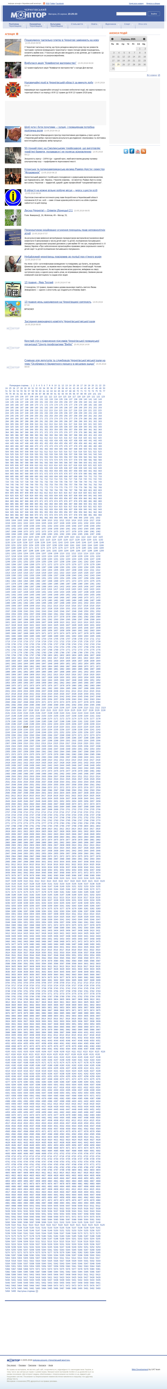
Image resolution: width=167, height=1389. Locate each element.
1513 (55, 606)
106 (21, 397)
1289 (56, 567)
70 (78, 391)
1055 (32, 529)
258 (75, 416)
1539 (19, 611)
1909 (32, 674)
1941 (32, 680)
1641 (56, 628)
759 (80, 485)
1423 (92, 589)
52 (10, 391)
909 (31, 506)
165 (12, 405)
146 (17, 402)
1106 (49, 537)
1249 (7, 562)
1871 (92, 666)
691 (41, 476)
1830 (38, 661)
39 (63, 388)
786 (17, 490)
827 (21, 496)
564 (7, 460)
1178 (72, 548)
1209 (56, 553)
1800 (50, 655)
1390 (86, 584)
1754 (62, 647)
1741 (80, 644)
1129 (83, 540)
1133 (7, 542)
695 (61, 476)
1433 (56, 592)
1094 (74, 534)
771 (41, 487)
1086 (25, 534)
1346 (13, 578)
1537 (7, 611)
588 (26, 463)
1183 (101, 548)
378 (75, 432)
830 (36, 496)
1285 (32, 567)
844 (7, 498)
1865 (56, 666)
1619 (19, 625)
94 (66, 394)
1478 (38, 600)
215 (60, 410)
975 (61, 515)
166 (17, 405)
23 (104, 385)
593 (51, 463)
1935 (92, 677)
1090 (50, 534)
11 (59, 385)
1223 (44, 556)
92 (59, 394)
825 (12, 496)
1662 (86, 630)
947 (21, 512)
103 (7, 397)
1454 (86, 595)
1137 (31, 542)
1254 (38, 562)
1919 (92, 674)
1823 (92, 658)
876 (66, 501)
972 (46, 515)
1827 (19, 661)
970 (36, 515)
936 (66, 509)
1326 (86, 573)
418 (75, 438)
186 (17, 408)
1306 (62, 570)
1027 (56, 523)
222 (95, 410)
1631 (92, 625)
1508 (25, 606)
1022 (25, 523)
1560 (50, 614)
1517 (80, 606)
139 (80, 399)
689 (31, 476)
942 (95, 509)
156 (66, 402)
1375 (92, 581)
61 (44, 391)
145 (12, 402)
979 (80, 515)
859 (80, 498)
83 (25, 394)
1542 (38, 611)
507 (21, 452)
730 (36, 482)
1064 (86, 529)
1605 (32, 622)
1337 (56, 575)
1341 (80, 575)
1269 (32, 564)
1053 (19, 529)
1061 (68, 529)
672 (46, 474)
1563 (68, 614)
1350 (38, 578)
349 (31, 429)
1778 (13, 652)
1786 (62, 652)
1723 (68, 641)
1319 (44, 573)
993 (51, 518)
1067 (7, 531)
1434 (62, 592)
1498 (62, 603)
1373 (80, 581)
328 (26, 427)
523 (100, 452)
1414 (37, 589)
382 (95, 432)
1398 (38, 586)
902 (95, 504)
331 (41, 427)
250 (36, 416)
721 (90, 479)
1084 (13, 534)
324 (7, 427)
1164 (90, 545)
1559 (44, 614)
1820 (74, 658)
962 (95, 512)
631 (41, 468)
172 (46, 405)
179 (80, 405)
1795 (19, 655)
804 (7, 493)
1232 (98, 556)
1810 (13, 658)
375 (61, 432)
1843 (19, 663)
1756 (74, 647)
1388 (74, 584)
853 (51, 498)
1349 (32, 578)
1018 (98, 520)
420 (85, 438)
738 (75, 482)
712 (46, 479)
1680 (98, 633)
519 (80, 452)
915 (60, 506)
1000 (86, 518)
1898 (62, 672)
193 (51, 408)
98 (81, 394)
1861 (32, 666)
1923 (19, 677)
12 (63, 385)
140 (85, 399)
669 (31, 474)
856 (66, 498)
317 (70, 424)
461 (90, 443)
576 (66, 460)
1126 (65, 540)
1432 (50, 592)
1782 (38, 652)
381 (90, 432)
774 (56, 487)
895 (61, 504)
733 (51, 482)
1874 (13, 669)
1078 (74, 531)
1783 (44, 652)
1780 (25, 652)
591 (41, 463)
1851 (68, 663)
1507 (19, 606)
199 (80, 408)
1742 (86, 644)
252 (46, 416)
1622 (38, 625)
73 (89, 391)
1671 (44, 633)
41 (70, 388)
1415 (43, 589)
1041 (44, 526)
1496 (50, 603)
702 (95, 476)
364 (7, 432)
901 (90, 504)
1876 (25, 669)
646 (17, 471)
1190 (43, 551)
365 (12, 432)
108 (31, 397)
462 (95, 443)
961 (90, 512)
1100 (13, 537)
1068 (13, 531)
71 (81, 391)
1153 (25, 545)
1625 (56, 625)
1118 (19, 540)
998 (75, 518)
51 (6, 391)
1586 (13, 619)
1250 (13, 562)
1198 (90, 551)
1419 (68, 589)
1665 (7, 633)
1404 (74, 586)
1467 (68, 597)
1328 (98, 573)
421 (90, 438)
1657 (56, 630)
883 (100, 501)
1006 (25, 520)
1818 (62, 658)
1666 (13, 633)
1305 (56, 570)
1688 (50, 636)
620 (85, 465)
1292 (74, 567)
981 (90, 515)
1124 (54, 540)
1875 (19, 669)
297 (70, 421)
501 (90, 449)
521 (90, 452)
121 (93, 397)
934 (56, 509)
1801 (56, 655)
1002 (98, 518)
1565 (80, 614)
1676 (74, 633)
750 (36, 485)
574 (56, 460)
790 (36, 490)
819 (80, 493)
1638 (38, 628)
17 (81, 385)
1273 (56, 564)
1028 (62, 523)
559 (80, 457)
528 (26, 454)
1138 (37, 542)
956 (66, 512)
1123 (48, 540)
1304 (50, 570)
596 (66, 463)
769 (31, 487)
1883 (68, 669)
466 (17, 446)
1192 (54, 551)
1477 (32, 600)
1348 (25, 578)
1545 (56, 611)
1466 (62, 597)
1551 (92, 611)
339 (80, 427)
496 (66, 449)
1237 (32, 559)
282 (95, 419)
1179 (78, 548)
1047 (80, 526)
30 (29, 388)
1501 (80, 603)
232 (46, 413)
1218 (13, 556)
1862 (38, 666)
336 (66, 427)
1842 (13, 663)
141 (90, 399)
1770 (62, 650)
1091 (56, 534)
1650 (13, 630)
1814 (37, 658)
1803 (68, 655)
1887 (92, 669)
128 (26, 399)
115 (64, 397)
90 (51, 394)
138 (75, 399)
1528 (50, 608)
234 (56, 413)
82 (21, 394)
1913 (55, 674)
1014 (74, 520)
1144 (72, 542)
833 (51, 496)
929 (31, 509)
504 (7, 452)
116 (69, 397)
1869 (80, 666)
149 (31, 402)
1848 (50, 663)
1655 (44, 630)
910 (36, 506)
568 (26, 460)
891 (41, 504)
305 (12, 424)
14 (70, 385)
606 (17, 465)
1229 (80, 556)
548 (26, 457)
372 (46, 432)
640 (85, 468)
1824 (98, 658)
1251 (19, 562)
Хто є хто (142, 24)
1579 (68, 617)
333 (51, 427)
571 (41, 460)
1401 (56, 586)
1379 (19, 584)
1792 (98, 652)
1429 (32, 592)
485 (12, 449)
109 (36, 397)
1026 (50, 523)
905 (12, 506)
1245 (80, 559)
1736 (50, 644)
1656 (50, 630)
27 (18, 388)
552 (46, 457)
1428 (25, 592)
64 (55, 391)
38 (59, 388)
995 (61, 518)
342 (95, 427)
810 (36, 493)
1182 (95, 548)
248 (26, 416)
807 (21, 493)
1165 (95, 545)
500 (85, 449)
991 (41, 518)
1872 (98, 666)
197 (70, 408)
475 (61, 446)
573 (51, 460)
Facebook (60, 3)
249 (31, 416)
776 (66, 487)
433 (51, 440)
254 (56, 416)
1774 (86, 650)
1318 (38, 573)
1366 (38, 581)
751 (41, 485)
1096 (86, 534)
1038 (25, 526)
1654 (38, 630)
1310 (86, 570)
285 (12, 421)
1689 (56, 636)
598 (75, 463)
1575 (44, 617)
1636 (25, 628)
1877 (32, 669)
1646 (86, 628)
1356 (74, 578)
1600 (98, 619)
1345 (7, 578)
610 (36, 465)
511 (41, 452)
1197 (84, 551)
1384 (50, 584)
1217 (7, 556)
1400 (50, 586)
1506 (13, 606)
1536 (98, 608)
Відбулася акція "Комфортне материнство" (50, 63)
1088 (38, 534)
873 (51, 501)
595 (61, 463)
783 (100, 487)
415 (60, 438)
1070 (25, 531)
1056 (38, 529)
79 (10, 394)
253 (51, 416)
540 (85, 454)
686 (17, 476)
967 (21, 515)
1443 (19, 595)
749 (31, 485)
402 (95, 435)
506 (17, 452)
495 (61, 449)
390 (36, 435)
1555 (19, 614)
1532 (74, 608)
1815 (43, 658)
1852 (74, 663)
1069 (19, 531)
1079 (80, 531)
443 (100, 440)
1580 (74, 617)
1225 (56, 556)
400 (85, 435)
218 (75, 410)
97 (78, 394)
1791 (92, 652)
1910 (38, 674)
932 (46, 509)
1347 (19, 578)
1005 (19, 520)
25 (10, 388)
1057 (44, 529)
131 (41, 399)
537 (70, 454)
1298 (13, 570)
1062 (74, 529)
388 (26, 435)
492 (46, 449)
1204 (25, 553)
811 (41, 493)
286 (17, 421)
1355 (68, 578)
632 (46, 468)
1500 (74, 603)
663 (100, 471)
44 (81, 388)
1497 (56, 603)
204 (7, 410)
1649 (7, 630)
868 (26, 501)
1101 (19, 537)
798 (75, 490)
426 (17, 440)
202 (95, 408)
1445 (32, 595)
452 (46, 443)
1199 (95, 551)
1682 (13, 636)
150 (36, 402)
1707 (68, 639)
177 (70, 405)
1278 (86, 564)
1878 (38, 669)
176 (66, 405)
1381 (32, 584)
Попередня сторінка (18, 385)
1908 (25, 674)
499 (80, 449)
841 (90, 496)
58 (33, 391)
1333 (32, 575)
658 (75, 471)
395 (61, 435)
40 (66, 388)
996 (66, 518)
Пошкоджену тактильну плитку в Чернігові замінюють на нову (61, 40)
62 (48, 391)
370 (36, 432)
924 (7, 509)
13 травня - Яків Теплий (38, 282)
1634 (13, 628)
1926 (38, 677)
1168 (13, 548)
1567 (92, 614)
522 (95, 452)
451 (41, 443)
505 (12, 452)
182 (95, 405)
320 (85, 424)
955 (61, 512)
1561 (56, 614)
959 (80, 512)
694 (56, 476)
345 (12, 429)
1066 (98, 529)
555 (61, 457)
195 (61, 408)
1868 (74, 666)
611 (41, 465)
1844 (25, 663)
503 (100, 449)
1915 (68, 674)
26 (14, 388)
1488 (98, 600)
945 (12, 512)
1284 (25, 567)
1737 (56, 644)
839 (80, 496)
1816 (49, 658)
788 (26, 490)
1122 (42, 540)
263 (100, 416)
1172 (37, 548)
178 (75, 405)
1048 (86, 526)
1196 (78, 551)
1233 (7, 559)
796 (66, 490)
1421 (80, 589)
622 (95, 465)
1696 (98, 636)
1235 (19, 559)
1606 (38, 622)
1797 (32, 655)
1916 (74, 674)
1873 (7, 669)
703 (100, 476)
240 (85, 413)
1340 (74, 575)
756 (66, 485)
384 (7, 435)
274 (56, 419)
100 (89, 394)
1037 (19, 526)
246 (17, 416)
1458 (13, 597)
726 (17, 482)
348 (26, 429)
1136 (25, 542)
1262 (86, 562)
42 (74, 388)
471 (41, 446)
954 (56, 512)
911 (41, 506)
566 (17, 460)
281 (90, 419)
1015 (80, 520)
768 (26, 487)
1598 (86, 619)
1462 (38, 597)
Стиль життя (77, 24)
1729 (7, 644)
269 (31, 419)
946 (17, 512)
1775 (92, 650)
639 (80, 468)
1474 (13, 600)
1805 (80, 655)
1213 (80, 553)
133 (51, 399)
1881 (56, 669)
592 (46, 463)
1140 (48, 542)
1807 (92, 655)
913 (51, 506)
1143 (66, 542)
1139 (43, 542)
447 (21, 443)
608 (26, 465)
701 (90, 476)
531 (41, 454)
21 (96, 385)
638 (75, 468)
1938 (13, 680)
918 (75, 506)
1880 (50, 669)
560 (85, 457)
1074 (50, 531)
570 (36, 460)
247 (21, 416)
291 (41, 421)
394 (56, 435)
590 (36, 463)
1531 (68, 608)
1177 (66, 548)
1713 (7, 641)
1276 (74, 564)
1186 (19, 551)
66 (63, 391)
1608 (50, 622)
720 (85, 479)
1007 (32, 520)
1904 (98, 672)
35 (48, 388)
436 (66, 440)
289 (31, 421)
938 (75, 509)
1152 (19, 545)
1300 (25, 570)
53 (14, 391)
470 (36, 446)
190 (36, 408)
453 (51, 443)
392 (46, 435)
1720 (50, 641)
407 (21, 438)
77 (104, 391)
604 (7, 465)
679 (80, 474)
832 (46, 496)
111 (45, 397)
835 (61, 496)
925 (12, 509)
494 (56, 449)
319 (80, 424)
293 (51, 421)
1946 (62, 680)
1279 (92, 564)
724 (7, 482)
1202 (13, 553)
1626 (62, 625)
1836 (74, 661)
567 (21, 460)
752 (46, 485)
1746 (13, 647)
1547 (68, 611)
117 (74, 397)
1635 (19, 628)
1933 (80, 677)
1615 (92, 622)
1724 (74, 641)
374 (56, 432)
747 (21, 485)
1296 (98, 567)
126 (17, 399)
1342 (86, 575)
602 (95, 463)
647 (21, 471)
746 (17, 485)
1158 (54, 545)
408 (26, 438)
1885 (80, 669)
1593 (56, 619)
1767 (44, 650)
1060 (62, 529)
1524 (25, 608)
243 (100, 413)
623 (100, 465)
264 (7, 419)
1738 (62, 644)
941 (90, 509)
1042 (50, 526)
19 (89, 385)
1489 (7, 603)
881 (90, 501)
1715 (19, 641)
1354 (62, 578)
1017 (92, 520)
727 (21, 482)
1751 (44, 647)
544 (7, 457)
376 (66, 432)
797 (70, 490)
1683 (19, 636)
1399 (44, 586)
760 (85, 485)
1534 (86, 608)
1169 (19, 548)
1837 (80, 661)
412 (46, 438)
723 (100, 479)
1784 (50, 652)
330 (36, 427)
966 (17, 515)
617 (70, 465)
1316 (25, 573)
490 (36, 449)
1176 (60, 548)
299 (80, 421)
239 (80, 413)
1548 (74, 611)
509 (31, 452)
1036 (13, 526)
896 (66, 504)
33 (40, 388)
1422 (86, 589)
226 (17, 413)
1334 (38, 575)
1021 (19, 523)
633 (51, 468)
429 (31, 440)
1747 (19, 647)
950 (36, 512)
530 (36, 454)
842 (95, 496)
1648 (98, 628)
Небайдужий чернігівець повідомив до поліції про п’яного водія (62, 256)
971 (41, 515)
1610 (62, 622)
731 (41, 482)
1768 (50, 650)
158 (75, 402)
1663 (92, 630)
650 (36, 471)
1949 (80, 680)
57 (29, 391)
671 (41, 474)
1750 (38, 647)
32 (36, 388)
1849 (56, 663)
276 (66, 419)
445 (12, 443)
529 (31, 454)
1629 (80, 625)
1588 (25, 619)
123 (103, 397)
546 (17, 457)
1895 (44, 672)
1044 (62, 526)
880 (85, 501)
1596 (74, 619)
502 (95, 449)
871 (41, 501)
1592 (50, 619)
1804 (74, 655)
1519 (92, 606)
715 (60, 479)
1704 (50, 639)
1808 (98, 655)
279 (80, 419)
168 (26, 405)
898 (75, 504)
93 (63, 394)
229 (31, 413)
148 (26, 402)
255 (61, 416)
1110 (72, 537)
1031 (80, 523)
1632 (98, 625)
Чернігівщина (15, 25)
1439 (92, 592)
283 (100, 419)
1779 (19, 652)
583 (100, 460)
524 (7, 454)
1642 (62, 628)
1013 (68, 520)
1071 (32, 531)
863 (100, 498)
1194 (66, 551)
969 (31, 515)
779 (80, 487)
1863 (44, 666)
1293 (80, 567)
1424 (98, 589)
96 (74, 394)
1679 (92, 633)
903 (100, 504)
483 (100, 446)
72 (85, 391)
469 (31, 446)
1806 (86, 655)
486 (17, 449)
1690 (62, 636)
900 (85, 504)
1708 (74, 639)
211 (41, 410)
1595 (68, 619)
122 (98, 397)
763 (100, 485)
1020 (13, 523)
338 (75, 427)
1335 (44, 575)
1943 (44, 680)
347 (21, 429)
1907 (19, 674)
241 (90, 413)
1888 (98, 669)
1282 (13, 567)
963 (100, 512)
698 (75, 476)
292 (46, 421)
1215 (92, 553)
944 (7, 512)
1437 (80, 592)
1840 (98, 661)
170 (36, 405)
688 (26, 476)
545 (12, 457)
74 (93, 391)
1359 (92, 578)
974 (56, 515)
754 (56, 485)
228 (26, 413)
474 (56, 446)
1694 (86, 636)
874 (56, 501)
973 (51, 515)
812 (46, 493)
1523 (19, 608)
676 (66, 474)
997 (70, 518)
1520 (98, 606)
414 (56, 438)
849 (31, 498)
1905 (7, 674)
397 (70, 435)
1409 (7, 589)
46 (89, 388)
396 (66, 435)
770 (36, 487)
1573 (32, 617)
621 (90, 465)
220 (85, 410)
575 (61, 460)
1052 (13, 529)
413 (51, 438)
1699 (19, 639)
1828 (25, 661)
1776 (98, 650)
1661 (80, 630)
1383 (44, 584)
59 (36, 391)
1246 (86, 559)
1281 (7, 567)
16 (78, 385)
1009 (44, 520)
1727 (92, 641)
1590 (38, 619)
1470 (86, 597)
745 (12, 485)
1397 (32, 586)
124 (7, 399)
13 (66, 385)
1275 (68, 564)
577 (70, 460)
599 (80, 463)
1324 (74, 573)
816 (65, 493)
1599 (92, 619)
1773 (80, 650)
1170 (25, 548)
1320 (50, 573)
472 (46, 446)
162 (95, 402)
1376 (98, 581)
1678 (86, 633)
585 (12, 463)
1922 (13, 677)
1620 (25, 625)
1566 (86, 614)
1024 (38, 523)
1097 (92, 534)
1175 (54, 548)
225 (12, 413)
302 (95, 421)
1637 (32, 628)
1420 (74, 589)
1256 (50, 562)
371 (41, 432)
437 (70, 440)
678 (75, 474)
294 (56, 421)
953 (51, 512)
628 (26, 468)
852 (46, 498)
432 (46, 440)
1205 (32, 553)
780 (85, 487)
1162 (78, 545)
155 (61, 402)
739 (80, 482)
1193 (60, 551)
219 (80, 410)
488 (26, 449)
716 (65, 479)
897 (70, 504)
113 (55, 397)
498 (75, 449)
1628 (74, 625)
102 (99, 394)
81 (18, 394)
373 (51, 432)
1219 (19, 556)
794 (56, 490)
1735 (44, 644)
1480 (50, 600)
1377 (7, 584)
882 (95, 501)
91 (55, 394)
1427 (19, 592)
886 (17, 504)
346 (17, 429)
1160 (66, 545)
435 (61, 440)
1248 (98, 559)
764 (7, 487)
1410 (13, 589)
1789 (80, 652)
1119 (25, 540)
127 (21, 399)
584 (7, 463)
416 (65, 438)
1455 (92, 595)
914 (56, 506)
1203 (19, 553)
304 (7, 424)
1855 (92, 663)
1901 (80, 672)
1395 (19, 586)
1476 (25, 600)
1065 (92, 529)
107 (26, 397)
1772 (74, 650)
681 (90, 474)
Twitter (52, 3)
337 (70, 427)
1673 (56, 633)
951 (41, 512)
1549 (80, 611)
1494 (38, 603)
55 (21, 391)
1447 (44, 595)
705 (12, 479)
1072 (38, 531)
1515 (68, 606)
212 (46, 410)
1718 (38, 641)
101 (94, 394)
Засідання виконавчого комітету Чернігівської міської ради (59, 321)
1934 (86, 677)
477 (70, 446)
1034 (98, 523)
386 (17, 435)
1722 (62, 641)
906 (17, 506)
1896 (50, 672)
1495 (44, 603)
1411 (19, 589)
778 (75, 487)
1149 (101, 542)
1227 (68, 556)
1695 (92, 636)
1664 (98, 630)
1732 (25, 644)
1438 (86, 592)
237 (70, 413)
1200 (101, 551)
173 (51, 405)
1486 (86, 600)
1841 (7, 663)
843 (100, 496)
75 (96, 391)
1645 (80, 628)
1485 (80, 600)
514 (56, 452)
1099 (7, 537)
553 (51, 457)
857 (70, 498)
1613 (80, 622)
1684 (25, 636)
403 (100, 435)
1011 (56, 520)
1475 (19, 600)
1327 (92, 573)
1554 (13, 614)
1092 (62, 534)
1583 (92, 617)
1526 (38, 608)
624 (7, 468)
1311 (92, 570)
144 (7, 402)
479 (80, 446)
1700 (25, 639)
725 (12, 482)
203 (100, 408)
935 (61, 509)
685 (12, 476)
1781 (32, 652)
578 (75, 460)
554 (56, 457)
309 (31, 424)
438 (75, 440)
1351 (44, 578)
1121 (36, 540)
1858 (13, 666)
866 (17, 501)
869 (31, 501)
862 (95, 498)
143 (100, 399)
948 (26, 512)
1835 (68, 661)
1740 (74, 644)
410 (36, 438)
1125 (60, 540)
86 (36, 394)
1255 (44, 562)
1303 (44, 570)
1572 (25, 617)
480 (85, 446)
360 (85, 429)
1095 (80, 534)
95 (70, 394)
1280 (98, 564)
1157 (48, 545)
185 (12, 408)
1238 (38, 559)
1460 (25, 597)
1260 (74, 562)
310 (36, 424)
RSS (48, 3)
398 (75, 435)
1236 (25, 559)
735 (61, 482)
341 (90, 427)
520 (85, 452)
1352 (50, 578)
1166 (101, 545)
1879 (44, 669)
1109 (66, 537)
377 (70, 432)
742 (95, 482)
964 (7, 515)
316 (65, 424)
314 (56, 424)
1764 (25, 650)
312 (46, 424)
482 (95, 446)
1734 (38, 644)
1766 (38, 650)
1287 (44, 567)
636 (66, 468)
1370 (62, 581)
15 (74, 385)
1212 (74, 553)
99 (85, 394)
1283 (19, 567)
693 (51, 476)
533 (51, 454)
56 (25, 391)
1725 (80, 641)
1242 (62, 559)
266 (17, 419)
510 (36, 452)
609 (31, 465)
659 (80, 471)
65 (59, 391)
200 (85, 408)
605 (12, 465)
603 (100, 463)
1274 (62, 564)
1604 (25, 622)
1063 (80, 529)
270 (36, 419)
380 (85, 432)
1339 (68, 575)
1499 (68, 603)
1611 (68, 622)
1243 (68, 559)
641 (90, 468)
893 (51, 504)
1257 (56, 562)
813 (51, 493)
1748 (25, 647)
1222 (38, 556)
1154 (31, 545)
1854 (86, 663)
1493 (32, 603)
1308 (74, 570)
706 (17, 479)
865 (12, 501)
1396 (25, 586)
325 (12, 427)
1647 (92, 628)
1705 (56, 639)
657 (70, 471)
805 (12, 493)
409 (31, 438)
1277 (80, 564)
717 (70, 479)
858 (75, 498)
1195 (72, 551)
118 (79, 397)
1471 (92, 597)
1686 (38, 636)
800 (85, 490)
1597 (80, 619)
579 (80, 460)
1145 (78, 542)
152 (46, 402)
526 (17, 454)
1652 (25, 630)
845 (12, 498)
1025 (44, 523)
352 (46, 429)
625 (12, 468)
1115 (101, 537)
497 (70, 449)
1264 (98, 562)
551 (41, 457)
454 (56, 443)
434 (56, 440)
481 (90, 446)
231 (41, 413)
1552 (98, 611)
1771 (68, 650)
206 (17, 410)
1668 (25, 633)
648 (26, 471)
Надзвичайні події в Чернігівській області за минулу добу (58, 82)
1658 (62, 630)
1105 (43, 537)
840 (85, 496)
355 (61, 429)
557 (70, 457)
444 (7, 443)
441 (90, 440)
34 (44, 388)
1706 (62, 639)
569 (31, 460)
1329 (7, 575)
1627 (68, 625)
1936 (98, 677)
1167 (7, 548)
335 (61, 427)
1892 (25, 672)
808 (26, 493)
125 (12, 399)
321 (90, 424)
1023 (32, 523)
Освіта (94, 24)
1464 (50, 597)
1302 (38, 570)
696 (66, 476)
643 (100, 468)
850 (36, 498)
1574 (38, 617)
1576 (50, 617)
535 (61, 454)
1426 (13, 592)
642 (95, 468)
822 (95, 493)
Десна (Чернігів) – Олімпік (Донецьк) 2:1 (48, 210)
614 (56, 465)
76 (100, 391)
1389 (80, 584)
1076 (62, 531)
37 (55, 388)
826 (17, 496)
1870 (86, 666)
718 (75, 479)
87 (40, 394)
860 (85, 498)
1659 (68, 630)
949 (31, 512)
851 (41, 498)
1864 (50, 666)
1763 (19, 650)
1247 (92, 559)
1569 (7, 617)
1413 (31, 589)
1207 (44, 553)
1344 (98, 575)
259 (80, 416)
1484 (74, 600)
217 (70, 410)
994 (56, 518)
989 (31, 518)
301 (90, 421)
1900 (74, 672)
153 (51, 402)
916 (65, 506)
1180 (84, 548)
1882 (62, 669)
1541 (32, 611)
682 (95, 474)
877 (70, 501)
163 (100, 402)
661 (90, 471)
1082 (98, 531)
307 (21, 424)
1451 (68, 595)
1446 (38, 595)
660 (85, 471)
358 (75, 429)
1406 (86, 586)
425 (12, 440)
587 (21, 463)
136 (66, 399)
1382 (38, 584)
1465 (56, 597)
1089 (44, 534)
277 (70, 419)
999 (80, 518)
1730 (13, 644)
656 (66, 471)
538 (75, 454)
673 (51, 474)
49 (100, 388)
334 (56, 427)
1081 (92, 531)
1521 (7, 608)
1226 (62, 556)
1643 (68, 628)
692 (46, 476)
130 (36, 399)
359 (80, 429)
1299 (19, 570)
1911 (44, 674)
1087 (32, 534)
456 (66, 443)
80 (14, 394)
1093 (68, 534)
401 (90, 435)
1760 (98, 647)
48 (96, 388)
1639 (44, 628)
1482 (62, 600)
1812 (25, 658)
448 (26, 443)
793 (51, 490)
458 (75, 443)
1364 (25, 581)
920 (85, 506)
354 (56, 429)
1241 (56, 559)
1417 (55, 589)
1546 (62, 611)
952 (46, 512)
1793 (7, 655)
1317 (32, 573)
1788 (74, 652)
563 (100, 457)
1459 (19, 597)
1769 (56, 650)
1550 (86, 611)
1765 (32, 650)
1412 (25, 589)
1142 (60, 542)
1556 (25, 614)
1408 (98, 586)
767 (21, 487)
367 (21, 432)
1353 (56, 578)
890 (36, 504)
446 (17, 443)
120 (88, 397)
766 (17, 487)
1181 (90, 548)
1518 (86, 606)
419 (80, 438)
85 (33, 394)
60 (40, 391)
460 (85, 443)
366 (17, 432)
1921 (7, 677)
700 (85, 476)
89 (48, 394)
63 (51, 391)
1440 (98, 592)
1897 (56, 672)
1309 (80, 570)
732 (46, 482)
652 (46, 471)
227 (21, 413)
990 (36, 518)
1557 (32, 614)
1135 (19, 542)
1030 (74, 523)
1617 (7, 625)
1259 (68, 562)
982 (95, 515)
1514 (62, 606)
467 (21, 446)
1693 (80, 636)
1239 (44, 559)
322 (95, 424)
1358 (86, 578)
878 (75, 501)
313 (51, 424)
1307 (68, 570)
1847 (44, 663)
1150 (7, 545)
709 (31, 479)
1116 (7, 540)
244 (7, 416)
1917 (80, 674)
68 (70, 391)
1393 (7, 586)
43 (78, 388)
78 (6, 394)
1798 (38, 655)
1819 (68, 658)
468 (26, 446)
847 (21, 498)
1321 (56, 573)
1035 (7, 526)
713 (51, 479)
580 (85, 460)
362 (95, 429)
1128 (77, 540)
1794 (13, 655)
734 (56, 482)
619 (80, 465)
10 (55, 385)
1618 (13, 625)
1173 (43, 548)
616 (65, 465)
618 (75, 465)
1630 (86, 625)
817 (70, 493)
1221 (32, 556)
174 (56, 405)
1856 (98, 663)
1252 (25, 562)
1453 (80, 595)
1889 (7, 672)
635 (61, 468)
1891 (19, 672)
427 (21, 440)
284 (7, 421)
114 (60, 397)
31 (33, 388)
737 (70, 482)
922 (95, 506)
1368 (50, 581)
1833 (56, 661)
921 (90, 506)
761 (90, 485)
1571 (19, 617)
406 (17, 438)
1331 (19, 575)
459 (80, 443)
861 (90, 498)
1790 (86, 652)
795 (61, 490)
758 (75, 485)
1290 (62, 567)
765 (12, 487)
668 (26, 474)
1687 (44, 636)
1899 (68, 672)
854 (56, 498)
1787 (68, 652)
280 (85, 419)
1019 (7, 523)
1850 (62, 663)
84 (29, 394)
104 (12, 397)
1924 (25, 677)
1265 (7, 564)
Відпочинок (111, 24)
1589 (32, 619)
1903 (92, 672)
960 (85, 512)
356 (66, 429)
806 (17, 493)
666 (17, 474)
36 (51, 388)
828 (26, 496)
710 (36, 479)
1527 (44, 608)
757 (70, 485)
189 (31, 408)
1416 (49, 589)
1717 (32, 641)
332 (46, 427)
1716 (25, 641)
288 (26, 421)
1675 (68, 633)
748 (26, 485)
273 (51, 419)
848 (26, 498)
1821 (80, 658)
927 (21, 509)
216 (65, 410)
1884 (74, 669)
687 (21, 476)
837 (70, 496)
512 (46, 452)
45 (85, 388)
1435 (68, 592)
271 (41, 419)
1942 (38, 680)
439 (80, 440)
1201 (7, 553)
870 (36, 501)
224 (7, 413)
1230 (86, 556)
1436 (74, 592)
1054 (25, 529)
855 (61, 498)
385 (12, 435)
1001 (92, 518)
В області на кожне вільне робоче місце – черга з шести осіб (60, 190)
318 (75, 424)
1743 (92, 644)
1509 (32, 606)
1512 (49, 606)
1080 (86, 531)
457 (70, 443)
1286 (38, 567)
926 (17, 509)
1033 (92, 523)
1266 (13, 564)
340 (85, 427)
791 (41, 490)
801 (90, 490)
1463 (44, 597)
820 (85, 493)
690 (36, 476)
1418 (62, 589)
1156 (43, 545)
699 (80, 476)
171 (41, 405)
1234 (13, 559)
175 (61, 405)
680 (85, 474)
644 (7, 471)
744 (7, 485)
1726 (86, 641)
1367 (44, 581)
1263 (92, 562)
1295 (92, 567)
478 (75, 446)
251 (41, 416)
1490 (13, 603)
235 (61, 413)
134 (56, 399)
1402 (62, 586)
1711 (92, 639)
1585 (7, 619)
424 (7, 440)
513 (51, 452)
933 (51, 509)
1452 (74, 595)
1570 (13, 617)
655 (61, 471)
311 (41, 424)
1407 (92, 586)
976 (66, 515)
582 (95, 460)
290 (36, 421)
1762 (13, 650)
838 (75, 496)
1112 (83, 537)
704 (7, 479)
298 (75, 421)
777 (70, 487)
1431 (44, 592)
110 (41, 397)
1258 (62, 562)
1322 (62, 573)
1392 (98, 584)
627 (21, 468)
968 (26, 515)
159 (80, 402)
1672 (50, 633)
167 (21, 405)
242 (95, 413)
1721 (56, 641)
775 (61, 487)
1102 (25, 537)
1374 (86, 581)
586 (17, 463)
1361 (7, 581)
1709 (80, 639)
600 (85, 463)
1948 (74, 680)
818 (75, 493)
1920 (98, 674)
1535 (92, 608)
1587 (19, 619)
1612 (74, 622)
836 (66, 496)
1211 (68, 553)
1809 (7, 658)
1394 (13, 586)
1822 (86, 658)
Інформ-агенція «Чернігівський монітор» (27, 9)
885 (12, 504)
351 (41, 429)
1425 (7, 592)
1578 (62, 617)
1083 (7, 534)
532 (46, 454)
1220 (25, 556)
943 (100, 509)
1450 (62, 595)
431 (41, 440)
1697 (7, 639)
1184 (7, 551)
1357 (80, 578)
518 (75, 452)
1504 (98, 603)
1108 (60, 537)
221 (90, 410)
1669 (32, 633)
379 (80, 432)
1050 (98, 526)
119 (83, 397)
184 (7, 408)
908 (26, 506)
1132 (101, 540)
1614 (86, 622)
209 (31, 410)
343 (100, 427)
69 (74, 391)
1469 (80, 597)
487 (21, 449)
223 (100, 410)
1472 (98, 597)
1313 (7, 573)
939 (80, 509)
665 (12, 474)
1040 (38, 526)
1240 (50, 559)
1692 (74, 636)
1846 (38, 663)
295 (61, 421)
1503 (92, 603)
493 (51, 449)
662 (95, 471)
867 (21, 501)
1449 (56, 595)
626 (17, 468)
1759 (92, 647)
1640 (50, 628)
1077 (68, 531)
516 (65, 452)
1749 (32, 647)
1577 (56, 617)
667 (21, 474)
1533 (80, 608)
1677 (80, 633)
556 (66, 457)
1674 (62, 633)
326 (17, 427)
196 (66, 408)
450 (36, 443)
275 (61, 419)
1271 (44, 564)
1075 (56, 531)
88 (44, 394)
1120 (30, 540)
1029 (68, 523)
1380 (25, 584)
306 (17, 424)
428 (26, 440)
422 (95, 438)
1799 (44, 655)
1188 (31, 551)
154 (56, 402)
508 (26, 452)
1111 (78, 537)
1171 (31, 548)
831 (41, 496)
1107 (55, 537)
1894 (38, 672)
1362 (13, 581)
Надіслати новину (136, 3)
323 (100, 424)
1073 (44, 531)
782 (95, 487)
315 (60, 424)
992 (46, 518)
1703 (44, 639)
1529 (56, 608)
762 (95, 485)
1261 (80, 562)
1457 (7, 597)
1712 (98, 639)
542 (95, 454)
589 (31, 463)
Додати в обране (153, 3)
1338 (62, 575)
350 (36, 429)
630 (36, 468)
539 (80, 454)
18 (85, 385)
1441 (7, 595)
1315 (19, 573)
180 (85, 405)
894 (56, 504)
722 (95, 479)
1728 (98, 641)
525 (12, 454)
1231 (92, 556)
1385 (56, 584)
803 (100, 490)
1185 (13, 551)
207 (21, 410)
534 (56, 454)
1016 (86, 520)
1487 (92, 600)
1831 (44, 661)
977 (70, 515)
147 (21, 402)
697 (70, 476)
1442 (13, 595)
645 (12, 471)
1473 (7, 600)
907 (21, 506)
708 (26, 479)
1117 (13, 540)
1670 (38, 633)
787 (21, 490)
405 (12, 438)
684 (7, 476)
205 (12, 410)
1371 (68, 581)
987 (21, 518)
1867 (68, 666)
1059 (56, 529)
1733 (32, 644)
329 (31, 427)
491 (41, 449)
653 (51, 471)
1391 (92, 584)
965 (12, 515)
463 (100, 443)
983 (100, 515)
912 (46, 506)
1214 (86, 553)
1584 (98, 617)
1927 (44, 677)
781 (90, 487)
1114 (95, 537)
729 (31, 482)
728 (26, 482)
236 (66, 413)
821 (90, 493)
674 (56, 474)
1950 (86, 680)
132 (46, 399)
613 (51, 465)
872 (46, 501)
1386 (62, 584)
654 (56, 471)
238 (75, 413)
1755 (68, 647)
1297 (7, 570)
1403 (68, 586)
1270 (38, 564)
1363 (19, 581)
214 (56, 410)
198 (75, 408)
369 (31, 432)
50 (104, 388)
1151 (13, 545)
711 (41, 479)
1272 (50, 564)
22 (100, 385)
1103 (31, 537)
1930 (62, 677)
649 (31, 471)
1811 (19, 658)
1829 (32, 661)
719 (80, 479)
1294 (86, 567)
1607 (44, 622)
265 (12, 419)
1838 (86, 661)
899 (80, 504)
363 (100, 429)
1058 (50, 529)
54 (18, 391)
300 (85, 421)
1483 (68, 600)
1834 (62, 661)
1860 (25, 666)
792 (46, 490)
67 (66, 391)
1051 (7, 529)
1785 (56, 652)
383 (100, 432)
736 (66, 482)
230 (36, 413)
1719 (44, 641)
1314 (13, 573)
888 (26, 504)
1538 (13, 611)
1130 (89, 540)
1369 (56, 581)
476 (66, 446)
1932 (74, 677)
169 (31, 405)
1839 (92, 661)
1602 (13, 622)
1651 (19, 630)
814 (56, 493)
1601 (7, 622)
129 (31, 399)
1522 (13, 608)
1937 (7, 680)
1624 (50, 625)
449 (31, 443)
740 (85, 482)
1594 (62, 619)
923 (100, 506)
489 (31, 449)
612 (46, 465)
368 (26, 432)
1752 (50, 647)
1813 (31, 658)
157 (70, 402)
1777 (7, 652)
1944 (50, 680)
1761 (7, 650)
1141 (54, 542)
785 (12, 490)
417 (70, 438)
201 (90, 408)
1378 (13, 584)
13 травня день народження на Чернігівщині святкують (57, 302)
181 (90, 405)
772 (46, 487)
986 (17, 518)
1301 (32, 570)
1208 (50, 553)
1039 (32, 526)
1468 (74, 597)
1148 (95, 542)
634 (56, 468)
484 (7, 449)
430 (36, 440)
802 (95, 490)
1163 (84, 545)
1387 (68, 584)
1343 (92, 575)
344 (7, 429)
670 (36, 474)
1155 (37, 545)
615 (60, 465)
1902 (86, 672)
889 (31, 504)
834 (56, 496)
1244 (74, 559)
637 (70, 468)
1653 (32, 630)
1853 (80, 663)
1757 (80, 647)
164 (7, 405)
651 (41, 471)
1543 (44, 611)
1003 (7, 520)
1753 (56, 647)
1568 (98, 614)
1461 (32, 597)
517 (70, 452)
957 (70, 512)
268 (26, 419)
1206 (38, 553)
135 (61, 399)
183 (100, 405)
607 (21, 465)
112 (50, 397)
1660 (74, 630)
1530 (62, 608)
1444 (25, 595)
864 (7, 501)
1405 (80, 586)
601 (90, 463)
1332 (25, 575)
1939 (19, 680)
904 (7, 506)
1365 (32, 581)
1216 (98, 553)
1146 (84, 542)
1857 (7, 666)
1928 (50, 677)
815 (60, 493)
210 (36, 410)
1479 (44, 600)
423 (100, 438)
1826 (13, 661)
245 (12, 416)
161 (90, 402)
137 (70, 399)
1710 (86, 639)
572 (46, 460)
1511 (44, 606)
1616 (98, 622)
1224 (50, 556)
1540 (25, 611)
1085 (19, 534)
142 (95, 399)
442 (95, 440)
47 (93, 388)
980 (85, 515)
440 (85, 440)
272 (46, 419)
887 (21, 504)
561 (90, 457)
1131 (95, 540)
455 (61, 443)
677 (70, 474)
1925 (32, 677)
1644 (74, 628)
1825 (7, 661)
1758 (86, 647)
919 (80, 506)
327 (21, 427)
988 (26, 518)
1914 (62, 674)
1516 (74, 606)
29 (25, 388)
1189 (37, 551)
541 (90, 454)
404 (7, 438)
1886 (86, 669)
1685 (32, 636)
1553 (7, 614)
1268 (25, 564)
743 (100, 482)
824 (7, 496)
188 (26, 408)
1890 (13, 672)
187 (21, 408)
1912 (49, 674)
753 (51, 485)
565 (12, 460)
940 (85, 509)
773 (51, 487)
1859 (19, 666)
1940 (25, 680)
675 (61, 474)
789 (31, 490)
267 (21, 419)
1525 (32, 608)
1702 (38, 639)
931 (41, 509)
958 (75, 512)
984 (7, 518)
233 (51, 413)
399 (80, 435)
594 (56, 463)
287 (21, 421)
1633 (7, 628)
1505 (7, 606)
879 (80, 501)
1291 (68, 567)
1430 (38, 592)
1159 (60, 545)
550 (36, 457)
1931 (68, 677)
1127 (71, 540)
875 (61, 501)
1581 (80, 617)
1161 (72, 545)
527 (21, 454)
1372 (74, 581)
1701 (32, 639)
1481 (56, 600)
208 (26, 410)
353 (51, 429)
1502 (86, 603)
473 (51, 446)
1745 (7, 647)
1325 (80, 573)
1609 (56, 622)
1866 (62, 666)
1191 (48, 551)
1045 (68, 526)
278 (75, 419)
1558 (38, 614)
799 (80, 490)
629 (31, 468)
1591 (44, 619)
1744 (98, 644)
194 (56, 408)
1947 (68, 680)
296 (66, 421)
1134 (13, 542)
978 (75, 515)
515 (60, 452)
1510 (38, 606)
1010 (50, 520)
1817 (55, 658)
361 (90, 429)
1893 (32, 672)
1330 (13, 575)
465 (12, 446)
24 (6, 388)
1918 (86, 674)
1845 (32, 663)
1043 (56, 526)
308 (26, 424)
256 (66, 416)
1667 (19, 633)
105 (17, 397)
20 (93, 385)
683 (100, 474)
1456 (98, 595)
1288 (50, 567)
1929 (56, 677)
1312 (98, 570)
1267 (19, 564)
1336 (50, 575)
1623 (44, 625)
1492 (25, 603)
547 (21, 457)
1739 (68, 644)
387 (21, 435)
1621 (32, 625)
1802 (62, 655)
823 (100, 493)
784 (7, 490)
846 (17, 498)
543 (100, 454)
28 (21, 388)
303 (100, 421)
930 (36, 509)
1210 (62, 553)
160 (85, 402)
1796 (25, 655)
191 (41, 408)
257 (70, 416)
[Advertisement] (55, 113)
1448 (50, 595)
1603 (19, 622)
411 (41, 438)
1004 (13, 520)
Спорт (127, 24)
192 (46, 408)
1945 (56, 680)
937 (70, 509)
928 (26, 509)
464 (7, 446)
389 (31, 435)
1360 (98, 578)
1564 (74, 614)
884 (7, 504)
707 (21, 479)
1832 (50, 661)
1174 (48, 548)
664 (7, 474)
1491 (19, 603)
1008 (38, 520)
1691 (68, 636)
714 (56, 479)
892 (46, 504)
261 (90, 416)
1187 (25, 551)
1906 (13, 674)
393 (51, 435)
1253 (32, 562)
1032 (86, 523)
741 (90, 482)
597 (70, 463)
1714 (13, 641)
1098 (98, 534)
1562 (62, 614)
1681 (7, 636)
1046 (74, 526)
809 (31, 493)
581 (90, 460)
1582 (86, 617)
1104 (37, 537)
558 (75, 457)
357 (70, 429)
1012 (62, 520)
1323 (68, 573)
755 (61, 485)
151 (41, 402)
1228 (74, 556)
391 (41, 435)
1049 (92, 526)
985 (12, 518)
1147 (90, 542)
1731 (19, 644)
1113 (89, 537)
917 (70, 506)
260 (85, 416)
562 (95, 457)
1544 (50, 611)
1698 (13, 639)
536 (66, 454)
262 (95, 416)
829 (31, 496)
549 (31, 457)
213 (51, 410)
